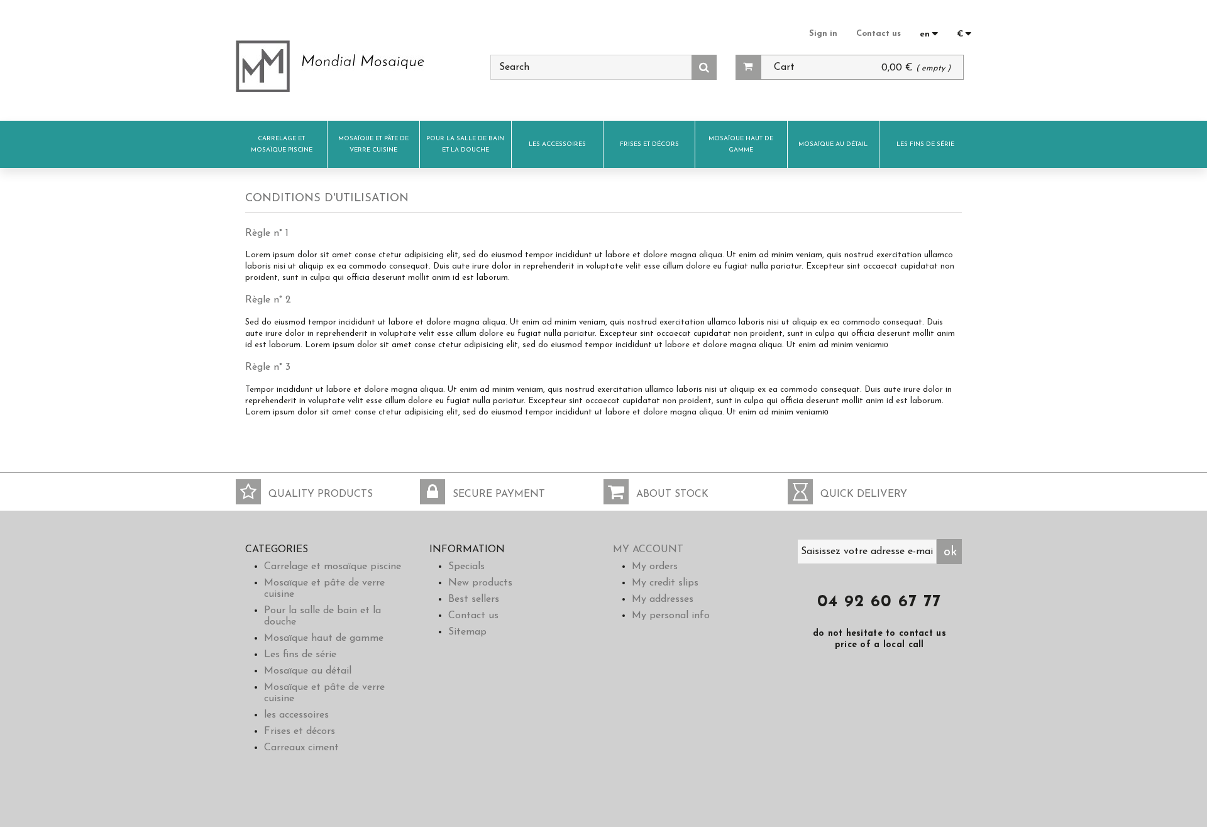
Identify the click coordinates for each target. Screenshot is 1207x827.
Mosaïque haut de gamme (740, 144)
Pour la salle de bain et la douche (465, 144)
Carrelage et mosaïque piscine (281, 144)
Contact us (878, 34)
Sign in (823, 34)
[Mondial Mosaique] (353, 66)
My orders (655, 567)
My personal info (671, 616)
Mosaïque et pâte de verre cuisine (373, 144)
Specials (466, 567)
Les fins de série (925, 144)
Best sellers (473, 599)
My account (648, 550)
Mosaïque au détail (833, 144)
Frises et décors (649, 144)
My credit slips (665, 583)
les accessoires (557, 144)
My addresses (662, 599)
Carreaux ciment (301, 748)
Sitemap (467, 632)
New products (480, 583)
